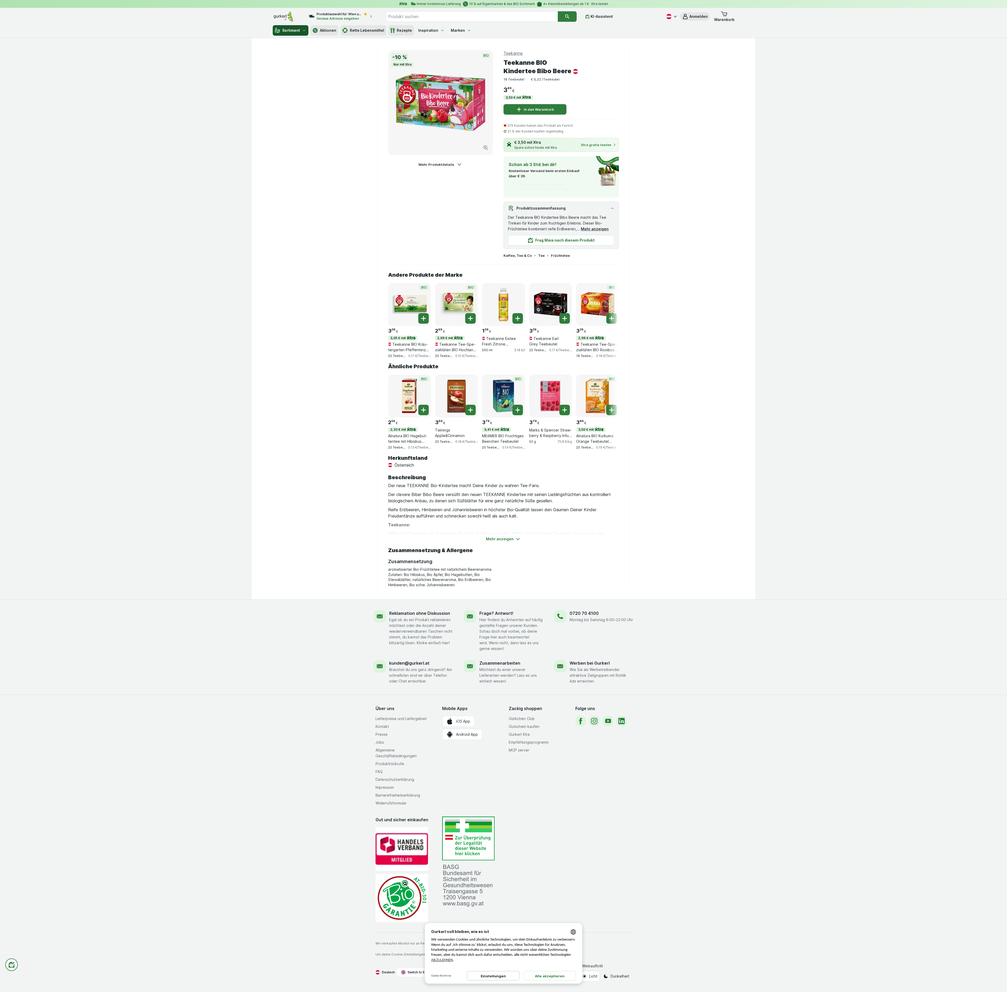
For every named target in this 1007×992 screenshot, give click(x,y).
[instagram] (594, 721)
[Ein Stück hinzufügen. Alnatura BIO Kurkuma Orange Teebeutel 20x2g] (611, 410)
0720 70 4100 (584, 613)
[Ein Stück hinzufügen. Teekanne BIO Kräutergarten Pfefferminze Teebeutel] (423, 318)
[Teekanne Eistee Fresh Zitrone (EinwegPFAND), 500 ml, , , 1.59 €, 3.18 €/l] (503, 304)
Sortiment (291, 30)
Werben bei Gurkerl (590, 663)
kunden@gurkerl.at (409, 663)
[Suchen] (567, 16)
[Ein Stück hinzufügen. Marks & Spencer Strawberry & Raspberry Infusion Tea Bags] (564, 410)
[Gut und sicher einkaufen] (402, 898)
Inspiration (428, 30)
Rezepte (404, 30)
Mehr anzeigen (595, 229)
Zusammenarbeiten (499, 663)
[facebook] (580, 721)
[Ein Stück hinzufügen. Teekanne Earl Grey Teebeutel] (564, 318)
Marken (458, 30)
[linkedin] (621, 721)
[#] (468, 838)
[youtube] (608, 721)
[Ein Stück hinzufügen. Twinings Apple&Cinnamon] (470, 410)
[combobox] (472, 16)
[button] (695, 16)
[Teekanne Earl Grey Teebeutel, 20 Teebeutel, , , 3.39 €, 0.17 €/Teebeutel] (550, 304)
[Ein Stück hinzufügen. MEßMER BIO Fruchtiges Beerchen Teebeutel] (517, 410)
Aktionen (328, 30)
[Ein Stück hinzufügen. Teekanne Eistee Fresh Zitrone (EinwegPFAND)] (517, 318)
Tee (541, 255)
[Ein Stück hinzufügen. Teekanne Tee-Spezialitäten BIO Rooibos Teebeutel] (611, 318)
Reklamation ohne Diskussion (419, 613)
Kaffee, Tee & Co (518, 255)
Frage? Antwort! (496, 613)
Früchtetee (560, 255)
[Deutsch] (671, 16)
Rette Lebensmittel (367, 30)
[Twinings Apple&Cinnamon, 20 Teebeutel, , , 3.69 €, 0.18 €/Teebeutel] (456, 396)
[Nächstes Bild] (608, 304)
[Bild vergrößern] (485, 147)
